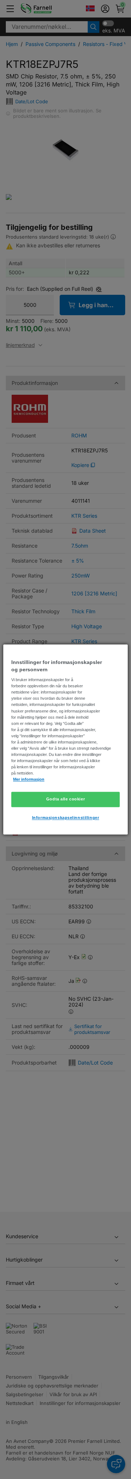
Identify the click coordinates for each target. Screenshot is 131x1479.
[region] (65, 739)
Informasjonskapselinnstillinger (65, 818)
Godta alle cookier (65, 799)
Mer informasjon (28, 779)
